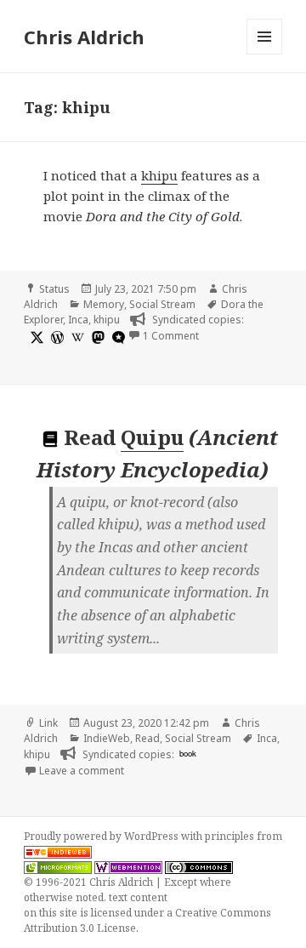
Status (54, 289)
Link (48, 723)
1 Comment (171, 335)
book (187, 753)
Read (147, 738)
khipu (159, 175)
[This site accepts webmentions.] (128, 867)
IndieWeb (106, 738)
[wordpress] (55, 336)
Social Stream (162, 304)
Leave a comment (81, 770)
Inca (78, 319)
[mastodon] (96, 336)
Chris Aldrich (84, 36)
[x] (35, 336)
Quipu (152, 437)
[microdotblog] (116, 336)
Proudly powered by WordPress (102, 836)
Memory (103, 304)
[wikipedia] (76, 336)
